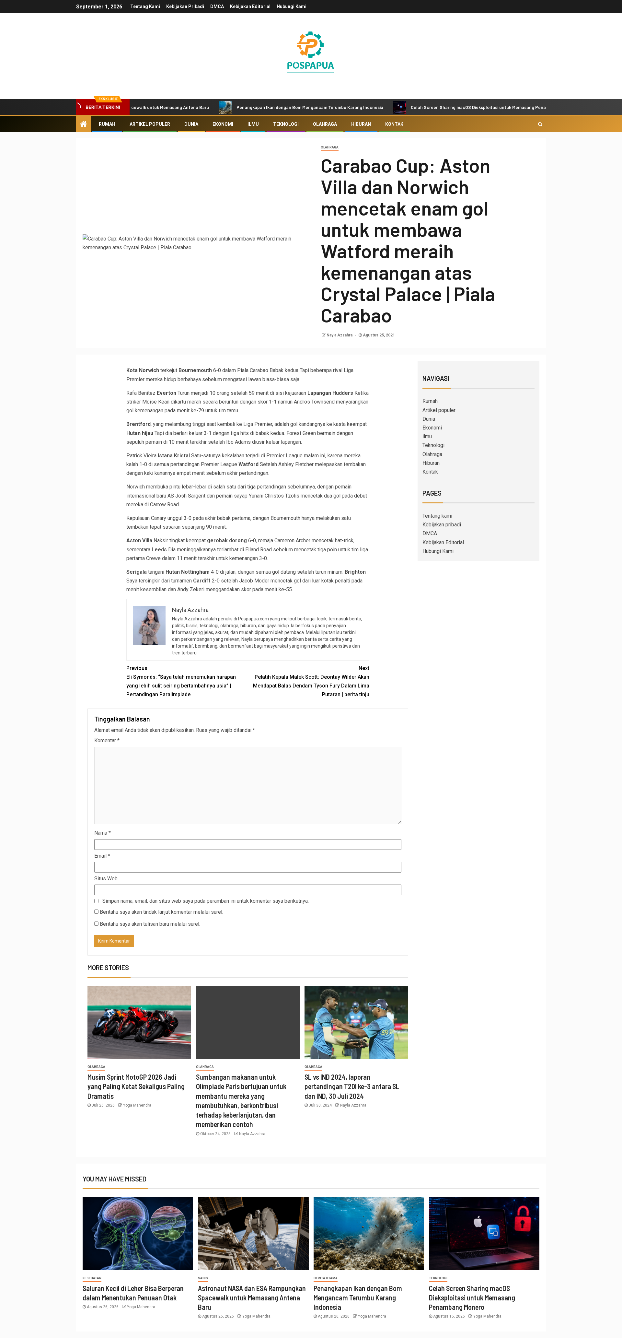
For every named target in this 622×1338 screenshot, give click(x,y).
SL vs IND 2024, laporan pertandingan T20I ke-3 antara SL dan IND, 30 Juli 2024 (352, 1086)
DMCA (217, 6)
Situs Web (106, 878)
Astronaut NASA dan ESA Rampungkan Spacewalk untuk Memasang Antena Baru (252, 1297)
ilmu (253, 124)
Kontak (394, 124)
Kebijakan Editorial (250, 6)
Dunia (191, 124)
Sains (203, 1278)
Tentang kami (145, 6)
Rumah (107, 124)
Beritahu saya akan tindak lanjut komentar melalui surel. (161, 912)
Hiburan (361, 124)
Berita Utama (326, 1278)
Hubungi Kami (291, 6)
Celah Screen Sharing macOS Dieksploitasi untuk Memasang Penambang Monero (453, 107)
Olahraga (325, 124)
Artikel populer (150, 124)
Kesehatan (92, 1278)
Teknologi (286, 124)
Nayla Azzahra (340, 335)
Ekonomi (223, 124)
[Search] (540, 124)
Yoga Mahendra (137, 1105)
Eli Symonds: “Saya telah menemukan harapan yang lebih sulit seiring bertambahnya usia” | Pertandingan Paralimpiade (181, 681)
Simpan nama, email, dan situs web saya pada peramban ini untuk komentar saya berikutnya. (205, 901)
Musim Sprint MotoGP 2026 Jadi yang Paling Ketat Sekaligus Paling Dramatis (136, 1086)
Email (102, 856)
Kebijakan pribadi (185, 6)
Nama (102, 833)
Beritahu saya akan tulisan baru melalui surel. (150, 924)
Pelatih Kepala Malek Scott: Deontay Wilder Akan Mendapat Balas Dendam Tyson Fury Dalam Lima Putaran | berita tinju (311, 681)
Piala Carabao (252, 370)
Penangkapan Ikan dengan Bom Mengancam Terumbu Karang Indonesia (270, 107)
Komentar (107, 740)
